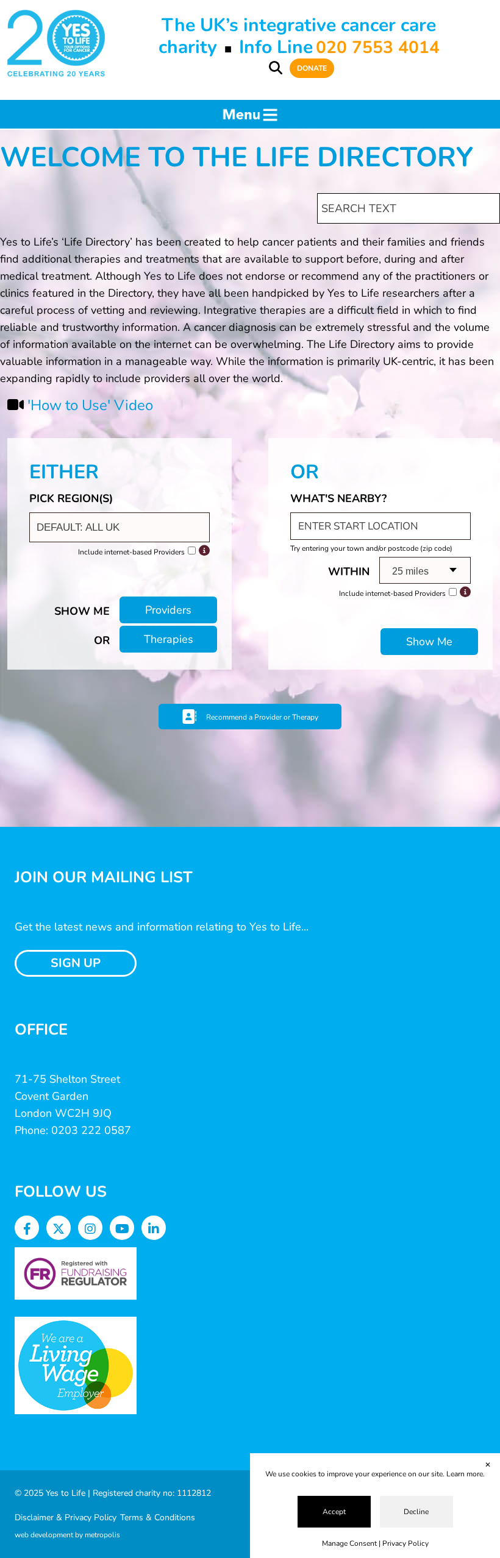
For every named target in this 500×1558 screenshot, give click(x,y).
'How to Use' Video (90, 405)
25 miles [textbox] (410, 571)
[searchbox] (121, 527)
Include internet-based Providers (131, 552)
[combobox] (119, 527)
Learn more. (465, 1474)
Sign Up (76, 963)
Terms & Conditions (157, 1517)
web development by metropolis (67, 1535)
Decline (416, 1512)
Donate (312, 68)
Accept (334, 1512)
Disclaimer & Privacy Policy (65, 1517)
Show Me (429, 641)
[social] (27, 1229)
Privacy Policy (405, 1543)
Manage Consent (349, 1543)
